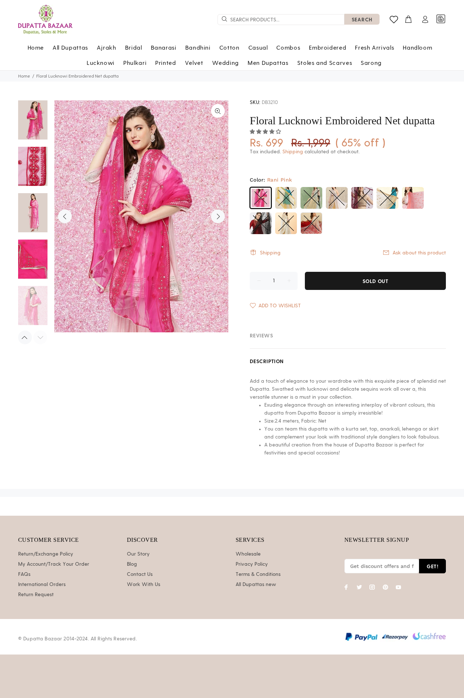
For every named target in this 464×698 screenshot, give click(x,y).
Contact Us (140, 574)
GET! (432, 566)
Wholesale (248, 554)
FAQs (24, 574)
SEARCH (362, 19)
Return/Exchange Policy (45, 554)
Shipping (292, 151)
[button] (266, 131)
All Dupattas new (256, 584)
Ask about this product (419, 252)
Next (218, 216)
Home (24, 76)
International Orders (42, 584)
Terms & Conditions (258, 574)
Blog (132, 564)
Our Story (138, 554)
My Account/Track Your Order (53, 564)
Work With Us (143, 584)
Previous (65, 216)
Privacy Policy (252, 564)
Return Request (36, 594)
